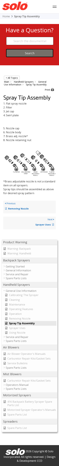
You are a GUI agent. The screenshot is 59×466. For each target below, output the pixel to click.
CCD (39, 461)
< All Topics (12, 77)
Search (29, 53)
